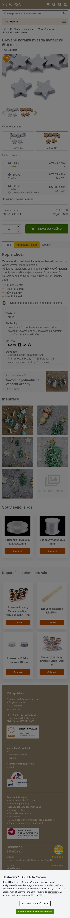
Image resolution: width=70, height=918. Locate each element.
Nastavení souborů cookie (35, 903)
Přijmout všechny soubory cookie (35, 911)
